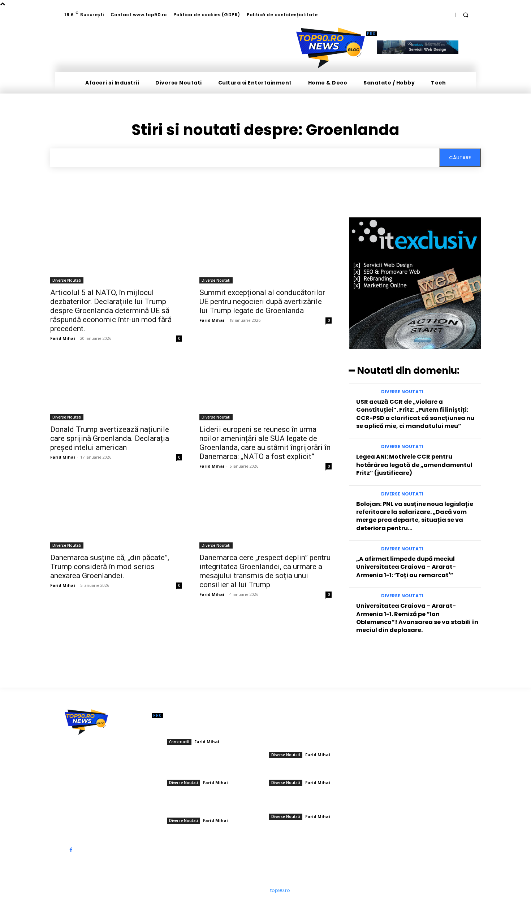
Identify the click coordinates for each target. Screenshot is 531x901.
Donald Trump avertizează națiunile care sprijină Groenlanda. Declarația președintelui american (109, 438)
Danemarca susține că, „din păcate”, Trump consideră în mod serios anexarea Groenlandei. (109, 566)
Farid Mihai (62, 338)
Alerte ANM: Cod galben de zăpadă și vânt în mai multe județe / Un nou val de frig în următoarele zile (213, 805)
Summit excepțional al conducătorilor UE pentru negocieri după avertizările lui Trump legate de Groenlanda (262, 301)
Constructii (179, 741)
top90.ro (280, 890)
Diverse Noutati (66, 280)
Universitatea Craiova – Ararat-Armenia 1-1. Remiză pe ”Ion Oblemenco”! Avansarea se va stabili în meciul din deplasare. (417, 618)
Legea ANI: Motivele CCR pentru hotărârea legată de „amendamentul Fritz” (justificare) (414, 464)
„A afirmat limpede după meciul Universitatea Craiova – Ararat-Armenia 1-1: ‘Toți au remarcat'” (406, 567)
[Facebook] (71, 850)
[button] (465, 15)
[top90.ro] (330, 47)
